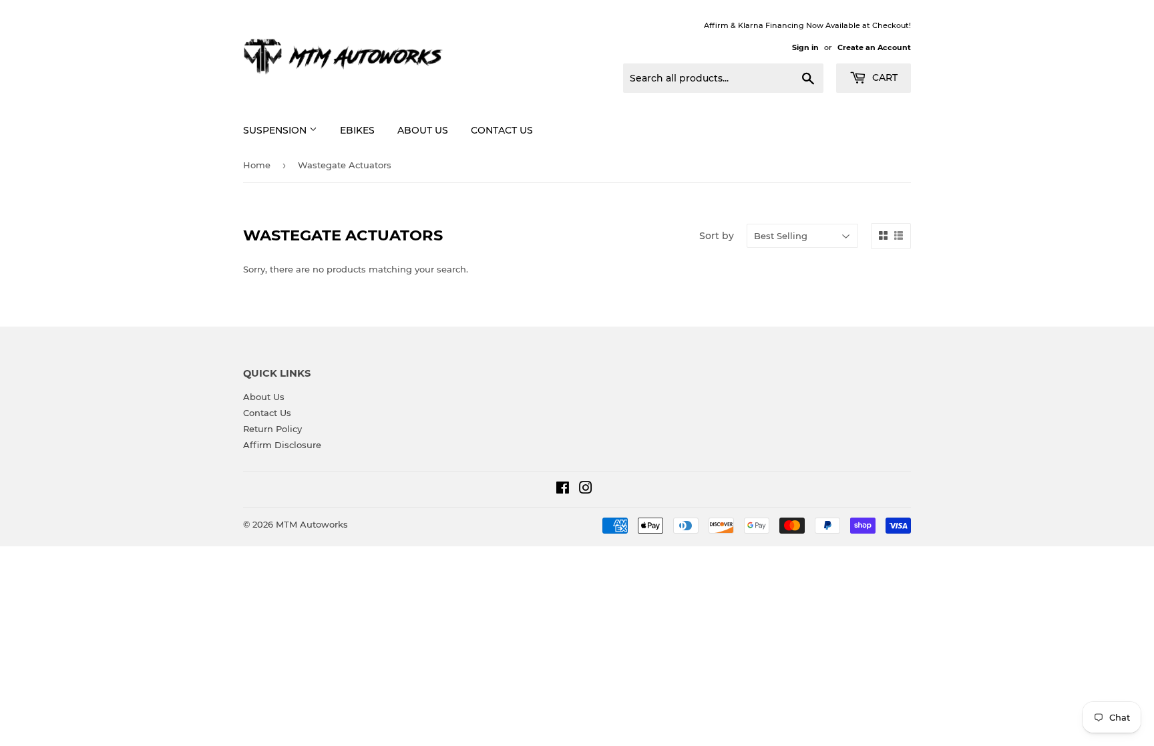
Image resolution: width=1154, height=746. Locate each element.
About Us (422, 130)
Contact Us (502, 130)
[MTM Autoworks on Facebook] (563, 489)
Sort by (716, 236)
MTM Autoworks (312, 524)
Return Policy (272, 428)
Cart (884, 77)
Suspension (276, 130)
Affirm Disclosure (282, 444)
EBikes (357, 130)
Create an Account (874, 47)
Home (256, 165)
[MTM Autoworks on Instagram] (585, 489)
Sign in (805, 47)
